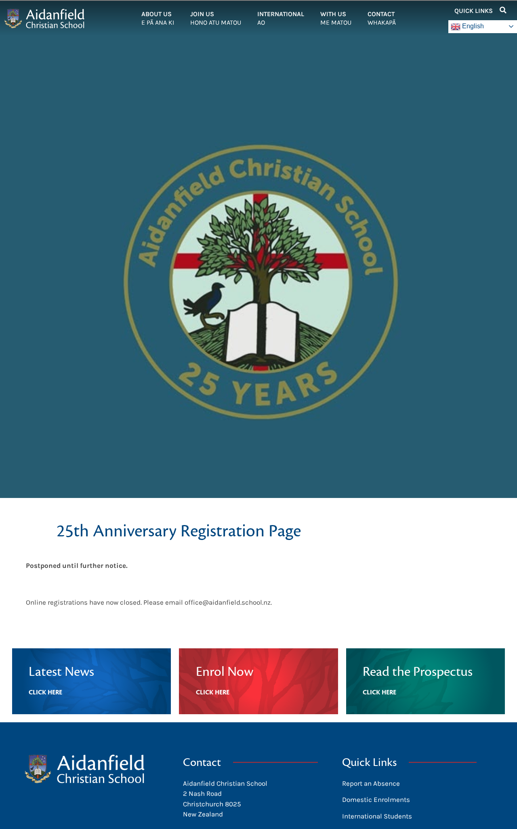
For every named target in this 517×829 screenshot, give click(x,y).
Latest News (61, 671)
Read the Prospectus (418, 671)
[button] (503, 10)
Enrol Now (224, 671)
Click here (45, 692)
